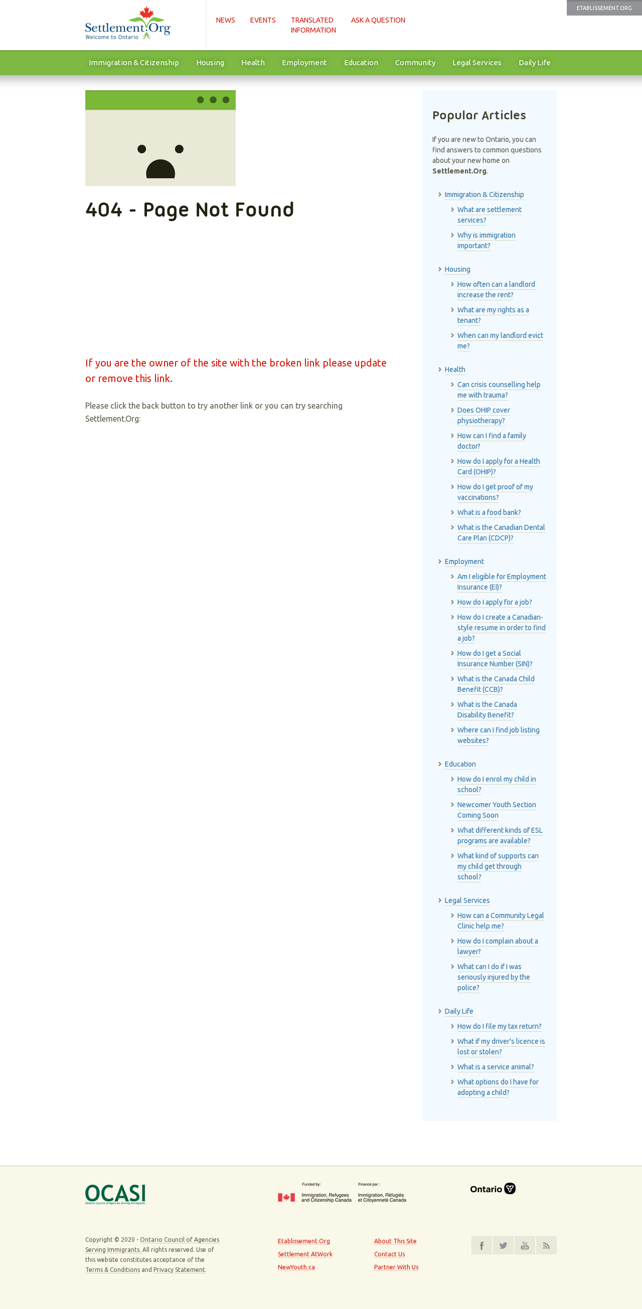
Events (263, 20)
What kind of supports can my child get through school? (498, 866)
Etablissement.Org (604, 8)
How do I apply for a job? (494, 602)
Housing (210, 62)
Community (415, 62)
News (225, 20)
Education (361, 62)
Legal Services (477, 62)
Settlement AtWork (305, 1254)
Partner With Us (396, 1267)
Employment (304, 62)
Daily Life (535, 62)
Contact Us (389, 1254)
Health (253, 62)
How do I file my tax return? (499, 1026)
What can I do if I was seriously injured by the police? (493, 977)
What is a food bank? (489, 512)
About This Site (395, 1241)
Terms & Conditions (112, 1269)
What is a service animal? (495, 1067)
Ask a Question (378, 20)
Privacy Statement (179, 1269)
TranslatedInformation (313, 25)
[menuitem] (134, 62)
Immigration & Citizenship (134, 62)
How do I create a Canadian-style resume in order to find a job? (501, 627)
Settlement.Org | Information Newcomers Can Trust (140, 25)
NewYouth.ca (296, 1267)
